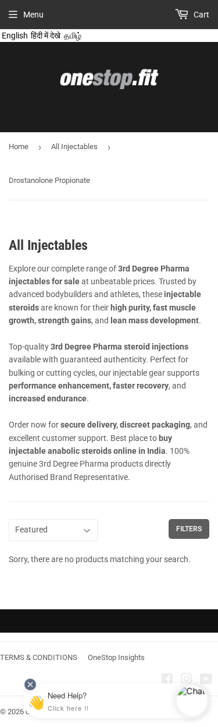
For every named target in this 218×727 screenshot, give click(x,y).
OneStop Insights (116, 657)
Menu (33, 14)
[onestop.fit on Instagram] (186, 680)
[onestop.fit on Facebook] (167, 680)
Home (18, 146)
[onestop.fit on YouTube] (206, 680)
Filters (189, 529)
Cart (200, 14)
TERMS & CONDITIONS (38, 657)
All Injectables (74, 146)
